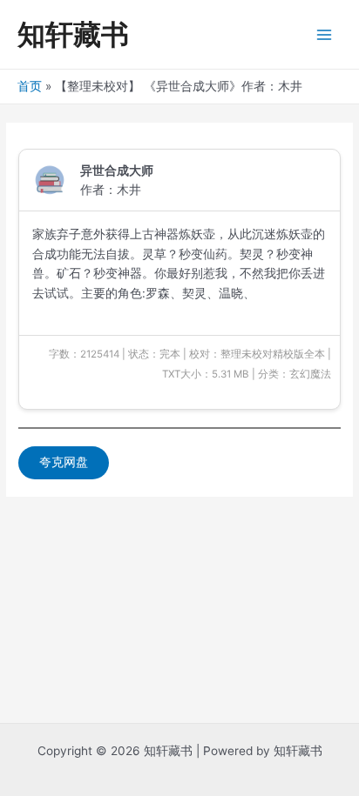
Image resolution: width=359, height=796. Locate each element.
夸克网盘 (63, 462)
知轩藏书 (73, 34)
